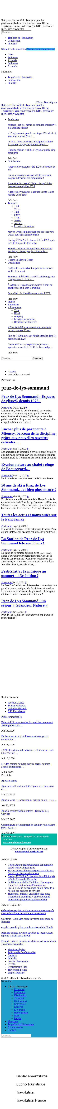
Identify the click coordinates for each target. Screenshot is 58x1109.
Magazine (13, 1021)
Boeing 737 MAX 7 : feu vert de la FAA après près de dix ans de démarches (31, 241)
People (17, 1018)
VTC (16, 208)
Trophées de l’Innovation (20, 37)
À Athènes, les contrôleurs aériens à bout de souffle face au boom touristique (30, 286)
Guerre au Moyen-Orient (20, 259)
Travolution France (17, 969)
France (11, 301)
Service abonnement (18, 961)
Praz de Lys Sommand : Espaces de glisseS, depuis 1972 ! (28, 398)
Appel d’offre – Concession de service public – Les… (28, 800)
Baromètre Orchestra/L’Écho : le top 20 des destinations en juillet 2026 (30, 185)
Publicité (12, 43)
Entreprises (19, 1004)
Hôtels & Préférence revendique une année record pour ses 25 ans (29, 329)
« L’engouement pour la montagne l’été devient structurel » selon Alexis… (32, 134)
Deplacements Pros (17, 966)
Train (16, 217)
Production (13, 119)
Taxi (16, 211)
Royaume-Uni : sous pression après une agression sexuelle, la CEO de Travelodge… (30, 345)
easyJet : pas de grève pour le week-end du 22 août (27, 927)
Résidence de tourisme (25, 322)
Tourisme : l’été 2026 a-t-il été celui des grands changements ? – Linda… (31, 278)
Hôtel (17, 313)
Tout (16, 206)
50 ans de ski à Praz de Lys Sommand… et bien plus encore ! (28, 487)
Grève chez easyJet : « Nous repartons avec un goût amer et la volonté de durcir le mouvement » (27, 912)
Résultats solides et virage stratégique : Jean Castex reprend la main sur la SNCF (27, 934)
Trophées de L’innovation (21, 1024)
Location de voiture (24, 226)
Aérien (17, 220)
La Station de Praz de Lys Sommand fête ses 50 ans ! (22, 541)
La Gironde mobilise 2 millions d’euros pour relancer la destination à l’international (30, 883)
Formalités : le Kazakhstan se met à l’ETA (29, 293)
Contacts (12, 955)
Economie (19, 989)
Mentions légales (16, 949)
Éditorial (18, 1006)
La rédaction (14, 40)
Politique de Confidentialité (21, 952)
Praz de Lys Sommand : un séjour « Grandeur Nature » (24, 603)
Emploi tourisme (16, 972)
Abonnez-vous (15, 1027)
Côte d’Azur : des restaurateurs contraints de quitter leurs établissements (30, 866)
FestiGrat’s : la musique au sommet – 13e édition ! (23, 573)
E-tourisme (13, 304)
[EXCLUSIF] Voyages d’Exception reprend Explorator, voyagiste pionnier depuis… (30, 143)
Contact (12, 1030)
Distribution (14, 161)
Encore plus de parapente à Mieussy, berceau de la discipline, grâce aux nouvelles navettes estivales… (28, 435)
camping (18, 316)
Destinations (14, 262)
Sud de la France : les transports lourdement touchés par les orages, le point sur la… (30, 250)
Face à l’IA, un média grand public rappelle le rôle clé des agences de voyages (31, 889)
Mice (16, 1015)
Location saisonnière (24, 319)
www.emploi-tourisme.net (17, 842)
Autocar (18, 223)
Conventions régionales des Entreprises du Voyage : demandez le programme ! (29, 176)
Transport (12, 203)
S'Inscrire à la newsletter (13, 49)
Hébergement (14, 307)
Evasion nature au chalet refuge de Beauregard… (27, 466)
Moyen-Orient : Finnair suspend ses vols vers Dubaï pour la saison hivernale (31, 233)
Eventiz (11, 964)
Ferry (17, 214)
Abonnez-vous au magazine (40, 49)
